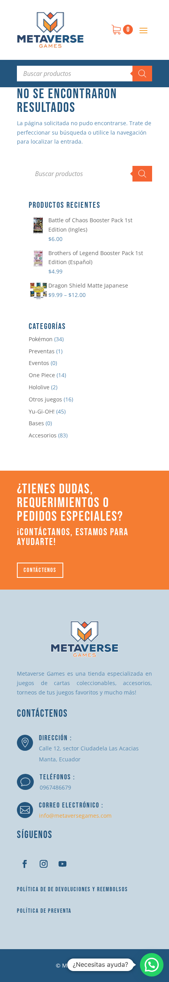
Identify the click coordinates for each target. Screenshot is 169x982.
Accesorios (43, 435)
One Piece (42, 375)
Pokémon (41, 339)
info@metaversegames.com (75, 815)
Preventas (42, 351)
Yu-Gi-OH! (42, 411)
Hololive (39, 387)
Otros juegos (45, 399)
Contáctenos (40, 570)
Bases (36, 423)
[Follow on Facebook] (25, 864)
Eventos (39, 363)
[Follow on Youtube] (62, 864)
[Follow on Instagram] (43, 864)
